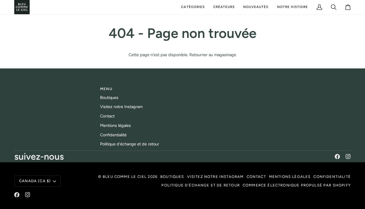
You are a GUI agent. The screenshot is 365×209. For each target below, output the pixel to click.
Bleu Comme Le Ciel (125, 176)
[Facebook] (337, 156)
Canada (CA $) (35, 181)
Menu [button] (106, 89)
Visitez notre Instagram (121, 106)
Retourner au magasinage (212, 54)
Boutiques (109, 97)
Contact (107, 116)
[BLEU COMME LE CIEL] (15, 7)
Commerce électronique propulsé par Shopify (297, 185)
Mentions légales (115, 125)
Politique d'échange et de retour (129, 144)
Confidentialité (113, 134)
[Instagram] (348, 156)
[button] (193, 7)
